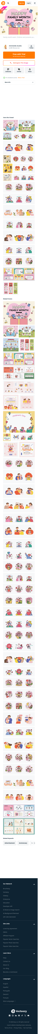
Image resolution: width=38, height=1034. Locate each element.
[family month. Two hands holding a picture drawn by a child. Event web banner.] (11, 547)
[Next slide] (30, 941)
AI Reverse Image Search (11, 1008)
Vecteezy (6, 990)
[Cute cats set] (7, 170)
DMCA (5, 1030)
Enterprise (6, 997)
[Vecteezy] (3, 3)
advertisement (10, 941)
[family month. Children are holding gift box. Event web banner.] (11, 459)
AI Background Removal (11, 1011)
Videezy (5, 994)
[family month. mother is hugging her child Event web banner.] (11, 531)
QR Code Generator (9, 1015)
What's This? (21, 77)
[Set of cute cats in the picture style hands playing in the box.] (7, 188)
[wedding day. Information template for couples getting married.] (18, 924)
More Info (7, 81)
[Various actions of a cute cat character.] (29, 197)
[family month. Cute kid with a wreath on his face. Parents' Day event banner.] (7, 510)
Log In (29, 3)
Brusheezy (6, 987)
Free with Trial (19, 55)
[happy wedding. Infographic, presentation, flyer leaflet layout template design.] (18, 909)
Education (6, 1001)
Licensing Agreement (10, 1027)
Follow (31, 48)
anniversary (23, 941)
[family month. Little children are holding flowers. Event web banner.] (11, 476)
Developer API (7, 1004)
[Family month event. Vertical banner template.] (10, 318)
